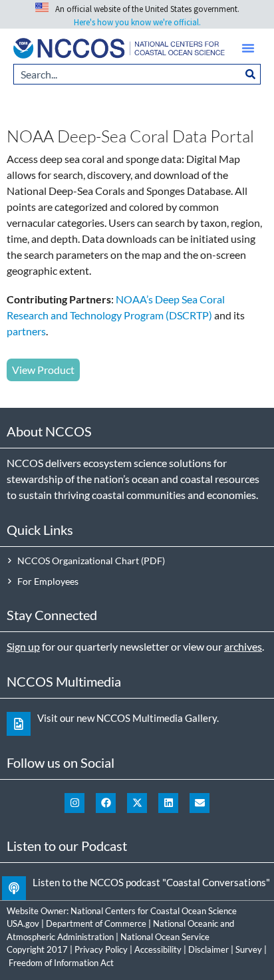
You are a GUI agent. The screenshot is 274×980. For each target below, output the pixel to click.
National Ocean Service (164, 936)
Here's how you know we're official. (137, 22)
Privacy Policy (101, 949)
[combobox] (127, 74)
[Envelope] (199, 803)
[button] (248, 48)
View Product (43, 369)
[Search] (251, 74)
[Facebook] (106, 803)
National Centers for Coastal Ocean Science (153, 910)
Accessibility (158, 949)
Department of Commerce (96, 923)
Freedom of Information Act (61, 962)
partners (26, 331)
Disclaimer (208, 949)
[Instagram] (74, 803)
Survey (248, 949)
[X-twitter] (137, 803)
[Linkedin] (168, 803)
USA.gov (23, 923)
